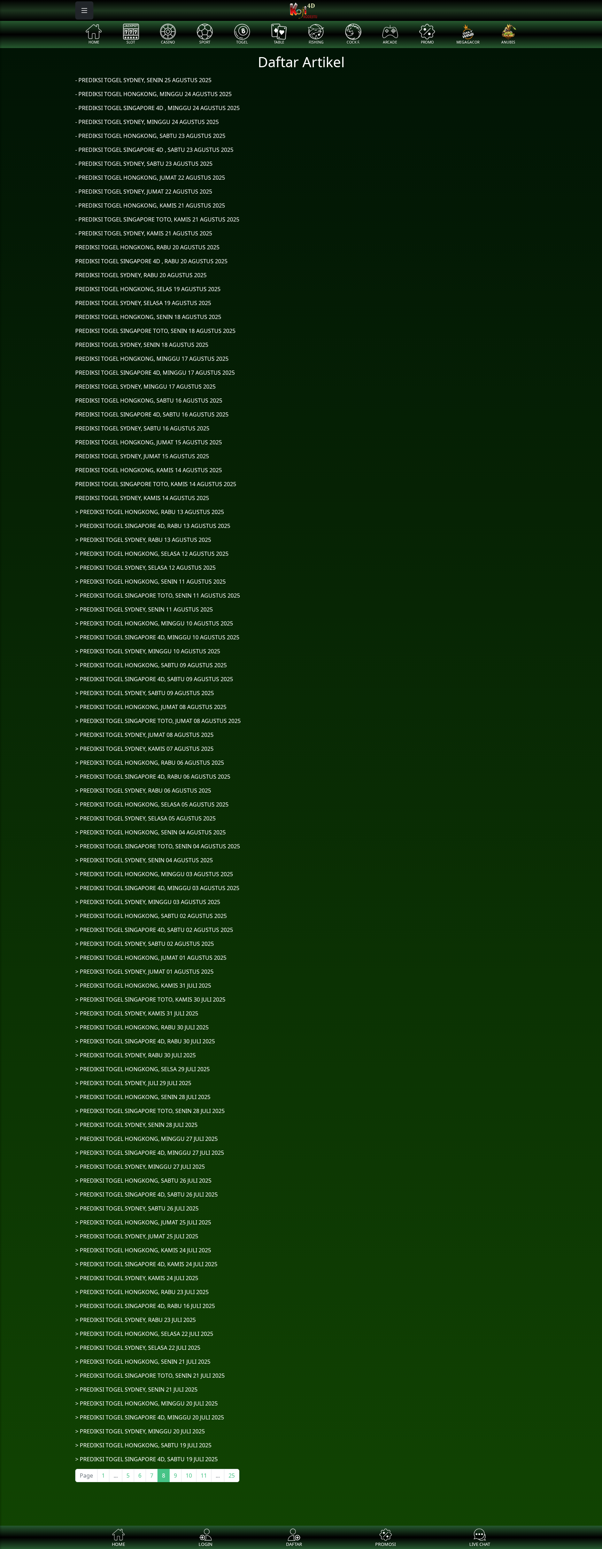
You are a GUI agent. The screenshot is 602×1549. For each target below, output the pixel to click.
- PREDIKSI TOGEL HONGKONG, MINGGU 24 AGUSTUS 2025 (153, 94)
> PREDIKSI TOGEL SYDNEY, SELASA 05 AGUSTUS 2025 (145, 818)
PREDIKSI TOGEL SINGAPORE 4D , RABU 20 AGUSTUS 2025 (151, 261)
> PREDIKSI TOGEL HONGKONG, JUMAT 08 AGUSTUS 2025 (150, 707)
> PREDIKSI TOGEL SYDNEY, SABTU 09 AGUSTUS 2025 (144, 693)
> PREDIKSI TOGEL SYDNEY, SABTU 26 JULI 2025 (137, 1208)
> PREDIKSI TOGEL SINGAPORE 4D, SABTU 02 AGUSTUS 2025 (154, 930)
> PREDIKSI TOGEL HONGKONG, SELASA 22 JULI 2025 (144, 1334)
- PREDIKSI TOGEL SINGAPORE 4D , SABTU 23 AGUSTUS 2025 (154, 150)
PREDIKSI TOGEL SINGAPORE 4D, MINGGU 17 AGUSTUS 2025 (155, 372)
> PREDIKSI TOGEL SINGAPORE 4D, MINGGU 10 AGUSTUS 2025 (157, 637)
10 (189, 1475)
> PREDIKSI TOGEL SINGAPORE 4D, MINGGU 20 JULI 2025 (149, 1417)
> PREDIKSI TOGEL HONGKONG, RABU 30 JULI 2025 (142, 1027)
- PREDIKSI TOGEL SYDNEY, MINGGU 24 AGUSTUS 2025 (147, 122)
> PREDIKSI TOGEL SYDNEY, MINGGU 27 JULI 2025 (140, 1166)
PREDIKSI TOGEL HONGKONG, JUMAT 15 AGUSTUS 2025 (148, 442)
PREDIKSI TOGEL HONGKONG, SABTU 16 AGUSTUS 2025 (148, 400)
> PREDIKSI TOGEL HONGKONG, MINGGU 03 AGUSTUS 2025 (154, 874)
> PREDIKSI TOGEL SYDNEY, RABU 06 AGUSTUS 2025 (143, 790)
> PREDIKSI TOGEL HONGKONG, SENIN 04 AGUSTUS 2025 (150, 832)
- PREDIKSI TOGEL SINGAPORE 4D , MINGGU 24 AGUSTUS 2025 (157, 108)
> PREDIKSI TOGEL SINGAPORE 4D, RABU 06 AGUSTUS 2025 (152, 776)
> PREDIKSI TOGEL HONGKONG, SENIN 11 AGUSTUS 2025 (150, 581)
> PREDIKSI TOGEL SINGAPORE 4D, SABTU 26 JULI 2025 (146, 1194)
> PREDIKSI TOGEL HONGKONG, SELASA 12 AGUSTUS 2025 (152, 554)
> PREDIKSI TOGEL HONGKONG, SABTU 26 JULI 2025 (143, 1180)
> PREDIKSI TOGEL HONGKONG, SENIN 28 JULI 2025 (142, 1097)
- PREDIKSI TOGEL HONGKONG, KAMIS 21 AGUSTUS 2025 (150, 205)
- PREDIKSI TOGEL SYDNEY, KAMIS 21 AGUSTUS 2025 (143, 233)
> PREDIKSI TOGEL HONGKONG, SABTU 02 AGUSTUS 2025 (151, 916)
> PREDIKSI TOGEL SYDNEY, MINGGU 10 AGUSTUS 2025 (147, 651)
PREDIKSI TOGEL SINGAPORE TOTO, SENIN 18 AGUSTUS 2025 (155, 331)
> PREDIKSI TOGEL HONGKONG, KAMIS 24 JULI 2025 (143, 1250)
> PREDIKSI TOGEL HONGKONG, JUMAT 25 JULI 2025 (143, 1222)
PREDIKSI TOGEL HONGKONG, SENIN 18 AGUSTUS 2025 (148, 317)
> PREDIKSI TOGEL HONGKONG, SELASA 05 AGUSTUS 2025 (152, 804)
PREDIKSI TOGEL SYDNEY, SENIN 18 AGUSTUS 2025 (141, 345)
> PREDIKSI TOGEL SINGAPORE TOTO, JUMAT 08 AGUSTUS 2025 (158, 721)
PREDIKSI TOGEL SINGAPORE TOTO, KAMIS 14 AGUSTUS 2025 (155, 484)
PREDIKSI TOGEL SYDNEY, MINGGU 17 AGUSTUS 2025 (145, 386)
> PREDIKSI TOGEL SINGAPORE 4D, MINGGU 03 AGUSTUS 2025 (157, 888)
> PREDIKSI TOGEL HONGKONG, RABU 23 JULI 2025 (142, 1292)
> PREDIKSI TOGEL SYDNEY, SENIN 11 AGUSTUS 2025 (144, 609)
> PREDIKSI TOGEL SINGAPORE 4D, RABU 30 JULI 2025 (145, 1041)
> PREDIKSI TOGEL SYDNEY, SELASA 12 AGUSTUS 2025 (145, 567)
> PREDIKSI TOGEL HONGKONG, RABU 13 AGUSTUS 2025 (149, 512)
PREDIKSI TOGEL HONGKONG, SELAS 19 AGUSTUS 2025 (148, 289)
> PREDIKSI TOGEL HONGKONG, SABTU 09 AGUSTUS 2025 (151, 665)
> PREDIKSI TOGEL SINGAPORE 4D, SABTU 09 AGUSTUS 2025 (154, 679)
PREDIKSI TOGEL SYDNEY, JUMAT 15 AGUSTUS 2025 (142, 456)
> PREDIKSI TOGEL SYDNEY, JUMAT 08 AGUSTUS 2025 (144, 735)
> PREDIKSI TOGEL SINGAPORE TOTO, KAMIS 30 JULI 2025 (150, 999)
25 (232, 1475)
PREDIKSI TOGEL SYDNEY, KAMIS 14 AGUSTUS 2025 (142, 498)
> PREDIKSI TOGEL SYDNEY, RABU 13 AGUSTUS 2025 (143, 540)
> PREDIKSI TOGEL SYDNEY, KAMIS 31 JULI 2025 (136, 1013)
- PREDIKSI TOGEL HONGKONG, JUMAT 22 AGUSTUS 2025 (150, 177)
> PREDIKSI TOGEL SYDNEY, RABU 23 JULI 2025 (135, 1320)
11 (204, 1475)
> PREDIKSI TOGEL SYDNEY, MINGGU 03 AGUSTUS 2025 (147, 902)
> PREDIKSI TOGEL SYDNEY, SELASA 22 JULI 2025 (137, 1348)
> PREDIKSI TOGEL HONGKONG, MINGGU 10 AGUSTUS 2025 (154, 623)
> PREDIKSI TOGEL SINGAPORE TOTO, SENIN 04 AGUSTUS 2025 (157, 846)
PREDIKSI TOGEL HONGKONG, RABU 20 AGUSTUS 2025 (147, 247)
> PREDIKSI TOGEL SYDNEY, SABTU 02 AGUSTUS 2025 (144, 944)
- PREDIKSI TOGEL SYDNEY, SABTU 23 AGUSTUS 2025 (144, 164)
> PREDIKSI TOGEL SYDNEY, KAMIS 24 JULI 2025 (136, 1278)
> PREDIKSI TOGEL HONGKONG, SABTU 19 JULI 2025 (143, 1445)
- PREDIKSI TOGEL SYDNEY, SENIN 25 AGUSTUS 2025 (143, 80)
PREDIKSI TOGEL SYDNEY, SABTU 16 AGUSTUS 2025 (142, 428)
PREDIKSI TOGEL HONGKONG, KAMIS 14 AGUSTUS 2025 (148, 470)
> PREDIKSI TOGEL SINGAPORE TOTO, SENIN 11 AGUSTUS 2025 (157, 595)
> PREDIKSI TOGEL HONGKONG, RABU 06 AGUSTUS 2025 (149, 762)
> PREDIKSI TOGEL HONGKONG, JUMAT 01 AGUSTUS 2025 (150, 958)
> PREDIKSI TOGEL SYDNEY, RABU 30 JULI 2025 (135, 1055)
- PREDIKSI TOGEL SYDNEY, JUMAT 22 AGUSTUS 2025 (143, 191)
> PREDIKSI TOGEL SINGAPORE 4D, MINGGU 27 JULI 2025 (149, 1153)
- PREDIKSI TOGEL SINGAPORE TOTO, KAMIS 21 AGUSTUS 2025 (157, 219)
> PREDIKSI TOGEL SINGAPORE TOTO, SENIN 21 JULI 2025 (150, 1375)
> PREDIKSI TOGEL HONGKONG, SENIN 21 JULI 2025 (142, 1361)
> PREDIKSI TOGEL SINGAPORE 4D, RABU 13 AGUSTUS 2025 (152, 526)
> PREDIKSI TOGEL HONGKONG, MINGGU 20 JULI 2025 (146, 1403)
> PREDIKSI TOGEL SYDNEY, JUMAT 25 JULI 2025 (136, 1236)
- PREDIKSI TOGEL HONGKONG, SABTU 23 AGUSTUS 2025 (150, 136)
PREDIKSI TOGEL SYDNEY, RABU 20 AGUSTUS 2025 (141, 275)
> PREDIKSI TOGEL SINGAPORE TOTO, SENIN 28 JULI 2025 (150, 1111)
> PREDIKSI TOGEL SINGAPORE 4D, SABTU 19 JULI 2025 (146, 1459)
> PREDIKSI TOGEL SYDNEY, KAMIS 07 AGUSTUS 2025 (144, 749)
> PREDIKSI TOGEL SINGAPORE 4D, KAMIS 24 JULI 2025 (146, 1264)
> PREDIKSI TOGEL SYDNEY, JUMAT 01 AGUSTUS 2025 (144, 971)
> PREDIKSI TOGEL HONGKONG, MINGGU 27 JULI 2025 (146, 1139)
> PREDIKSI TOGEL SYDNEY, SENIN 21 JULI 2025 (136, 1389)
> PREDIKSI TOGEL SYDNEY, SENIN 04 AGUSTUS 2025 (144, 860)
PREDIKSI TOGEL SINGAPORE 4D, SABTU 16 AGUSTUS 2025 (152, 414)
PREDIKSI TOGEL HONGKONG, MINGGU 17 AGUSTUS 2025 (152, 359)
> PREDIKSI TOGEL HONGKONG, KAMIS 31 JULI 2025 (143, 985)
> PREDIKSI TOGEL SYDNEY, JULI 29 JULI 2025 (133, 1083)
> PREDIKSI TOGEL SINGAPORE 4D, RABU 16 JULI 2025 (145, 1306)
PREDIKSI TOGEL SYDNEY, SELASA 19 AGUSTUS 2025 (143, 303)
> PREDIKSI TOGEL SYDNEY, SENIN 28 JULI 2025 (136, 1125)
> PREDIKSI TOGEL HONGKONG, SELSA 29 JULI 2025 (142, 1069)
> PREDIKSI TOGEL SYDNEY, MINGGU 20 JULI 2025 (140, 1431)
